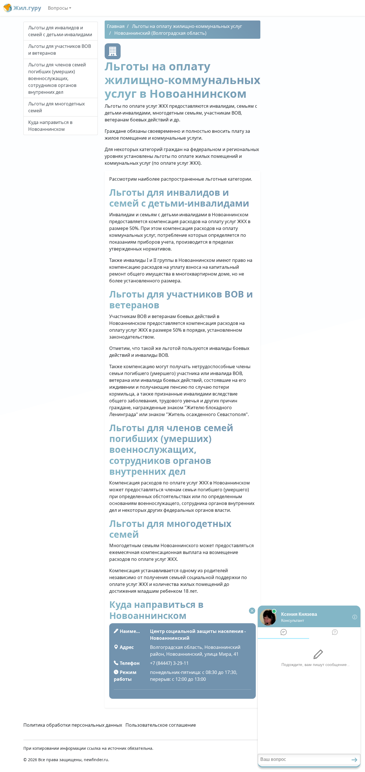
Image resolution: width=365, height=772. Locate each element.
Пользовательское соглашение (160, 725)
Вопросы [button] (58, 8)
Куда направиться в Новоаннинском (50, 125)
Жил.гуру (26, 8)
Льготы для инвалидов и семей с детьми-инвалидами (60, 31)
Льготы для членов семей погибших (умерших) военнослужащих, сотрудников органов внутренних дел (57, 78)
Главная (116, 26)
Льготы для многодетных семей (56, 107)
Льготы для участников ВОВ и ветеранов (59, 49)
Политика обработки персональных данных (72, 725)
